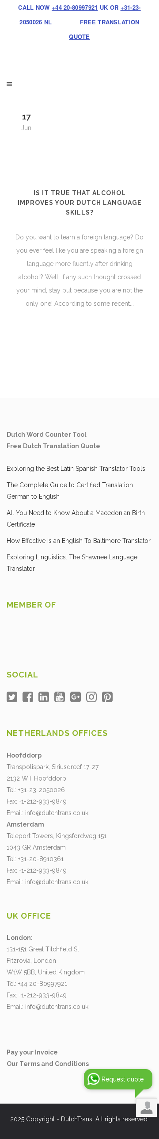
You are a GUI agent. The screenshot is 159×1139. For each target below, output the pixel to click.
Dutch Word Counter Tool (47, 434)
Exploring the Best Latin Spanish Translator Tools (76, 468)
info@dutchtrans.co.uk (56, 812)
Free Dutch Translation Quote (53, 446)
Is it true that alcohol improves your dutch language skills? (80, 202)
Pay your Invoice (32, 1052)
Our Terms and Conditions (48, 1063)
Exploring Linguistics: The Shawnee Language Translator (72, 563)
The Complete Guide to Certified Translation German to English (70, 490)
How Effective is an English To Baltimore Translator (79, 540)
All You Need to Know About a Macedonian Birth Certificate (76, 518)
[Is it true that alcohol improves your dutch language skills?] (79, 139)
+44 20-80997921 (75, 7)
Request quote (123, 1079)
